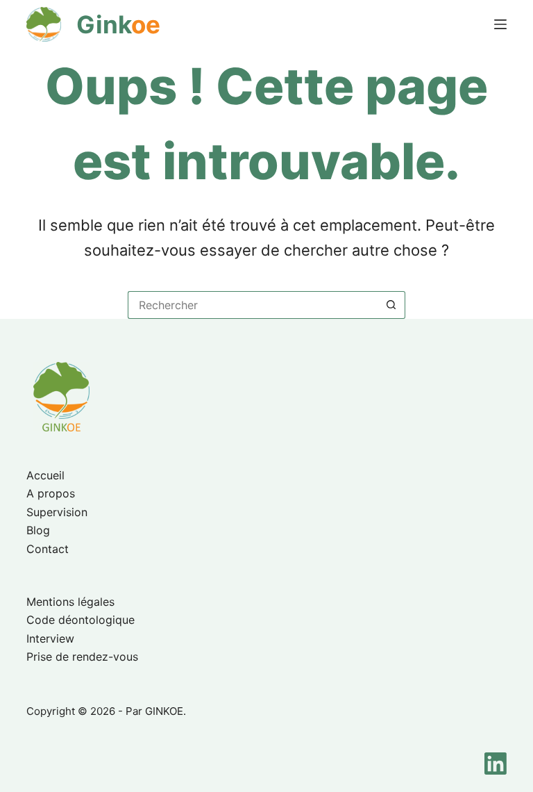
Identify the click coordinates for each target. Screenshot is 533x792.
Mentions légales (70, 602)
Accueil (45, 475)
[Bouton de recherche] (391, 305)
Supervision (56, 512)
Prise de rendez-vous (82, 656)
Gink (118, 24)
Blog (38, 530)
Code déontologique (80, 620)
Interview (50, 638)
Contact (47, 549)
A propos (50, 493)
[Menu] (500, 24)
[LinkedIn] (495, 763)
